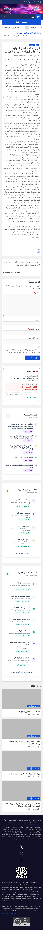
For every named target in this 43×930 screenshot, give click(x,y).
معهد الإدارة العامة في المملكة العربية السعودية (19, 643)
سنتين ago (35, 714)
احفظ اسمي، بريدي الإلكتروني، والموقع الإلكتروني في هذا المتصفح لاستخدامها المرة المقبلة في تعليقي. (22, 351)
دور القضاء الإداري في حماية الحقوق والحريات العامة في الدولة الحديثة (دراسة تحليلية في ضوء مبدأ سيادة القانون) (20, 426)
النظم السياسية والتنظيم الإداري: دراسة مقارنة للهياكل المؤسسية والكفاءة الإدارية (20, 437)
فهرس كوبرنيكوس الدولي (22, 513)
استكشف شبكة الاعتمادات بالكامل (22, 553)
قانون (37, 45)
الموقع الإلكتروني (34, 338)
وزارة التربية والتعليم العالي (22, 658)
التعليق (37, 293)
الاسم (37, 320)
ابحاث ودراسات (35, 706)
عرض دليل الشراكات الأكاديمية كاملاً (22, 672)
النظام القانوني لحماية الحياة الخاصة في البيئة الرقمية (19, 466)
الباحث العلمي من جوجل (22, 526)
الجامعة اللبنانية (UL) (24, 583)
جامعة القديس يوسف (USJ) (21, 619)
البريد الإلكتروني (34, 329)
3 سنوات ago (34, 56)
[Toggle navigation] (32, 16)
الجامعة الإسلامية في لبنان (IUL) (20, 596)
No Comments (21, 56)
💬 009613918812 (32, 398)
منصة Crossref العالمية (23, 500)
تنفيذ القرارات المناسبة (12, 272)
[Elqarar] (21, 847)
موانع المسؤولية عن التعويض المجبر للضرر (23, 774)
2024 (38, 252)
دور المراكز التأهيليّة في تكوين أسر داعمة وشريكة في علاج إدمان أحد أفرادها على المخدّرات (20, 448)
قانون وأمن (32, 45)
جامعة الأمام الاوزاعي (23, 631)
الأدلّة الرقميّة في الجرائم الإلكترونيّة (22, 457)
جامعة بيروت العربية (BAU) (22, 607)
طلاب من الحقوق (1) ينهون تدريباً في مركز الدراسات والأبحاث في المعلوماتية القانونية (20, 264)
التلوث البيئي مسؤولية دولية (29, 711)
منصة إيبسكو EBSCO (24, 539)
